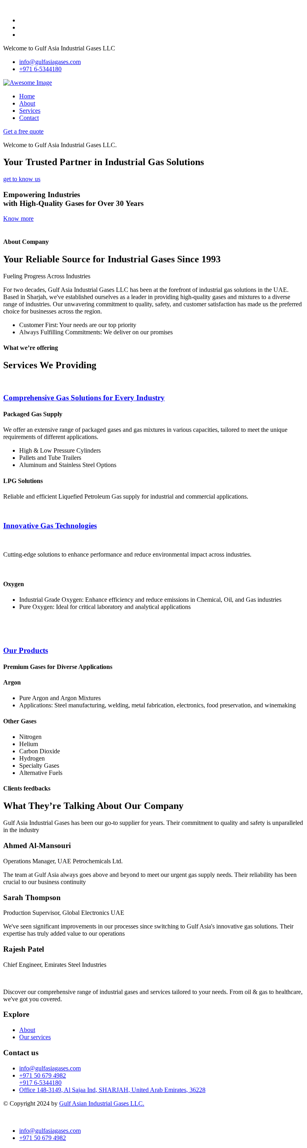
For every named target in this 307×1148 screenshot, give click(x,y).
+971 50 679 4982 (42, 1075)
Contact (29, 117)
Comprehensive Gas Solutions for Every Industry (84, 397)
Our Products (25, 650)
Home (27, 96)
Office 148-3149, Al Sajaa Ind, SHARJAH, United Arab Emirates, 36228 (112, 1089)
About (27, 103)
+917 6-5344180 (40, 1082)
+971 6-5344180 (40, 69)
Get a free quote (23, 131)
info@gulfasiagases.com (50, 61)
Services (29, 110)
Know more (18, 218)
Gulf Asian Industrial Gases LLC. (101, 1103)
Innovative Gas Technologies (50, 525)
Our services (35, 1037)
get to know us (21, 179)
